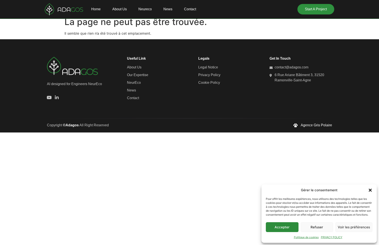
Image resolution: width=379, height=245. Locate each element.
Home (96, 9)
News (167, 9)
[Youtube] (49, 97)
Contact (190, 9)
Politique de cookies (306, 237)
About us (119, 9)
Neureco (145, 9)
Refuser (317, 227)
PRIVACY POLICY (331, 237)
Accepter (282, 227)
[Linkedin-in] (57, 97)
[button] (370, 190)
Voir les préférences (354, 227)
